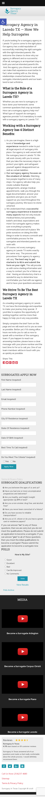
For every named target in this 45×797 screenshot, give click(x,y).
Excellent (11, 563)
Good (9, 560)
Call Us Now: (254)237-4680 (14, 773)
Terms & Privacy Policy (12, 479)
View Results (22, 585)
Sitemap (5, 778)
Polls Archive (8, 590)
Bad (8, 567)
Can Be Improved (14, 570)
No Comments (13, 574)
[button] (3, 22)
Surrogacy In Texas (10, 789)
